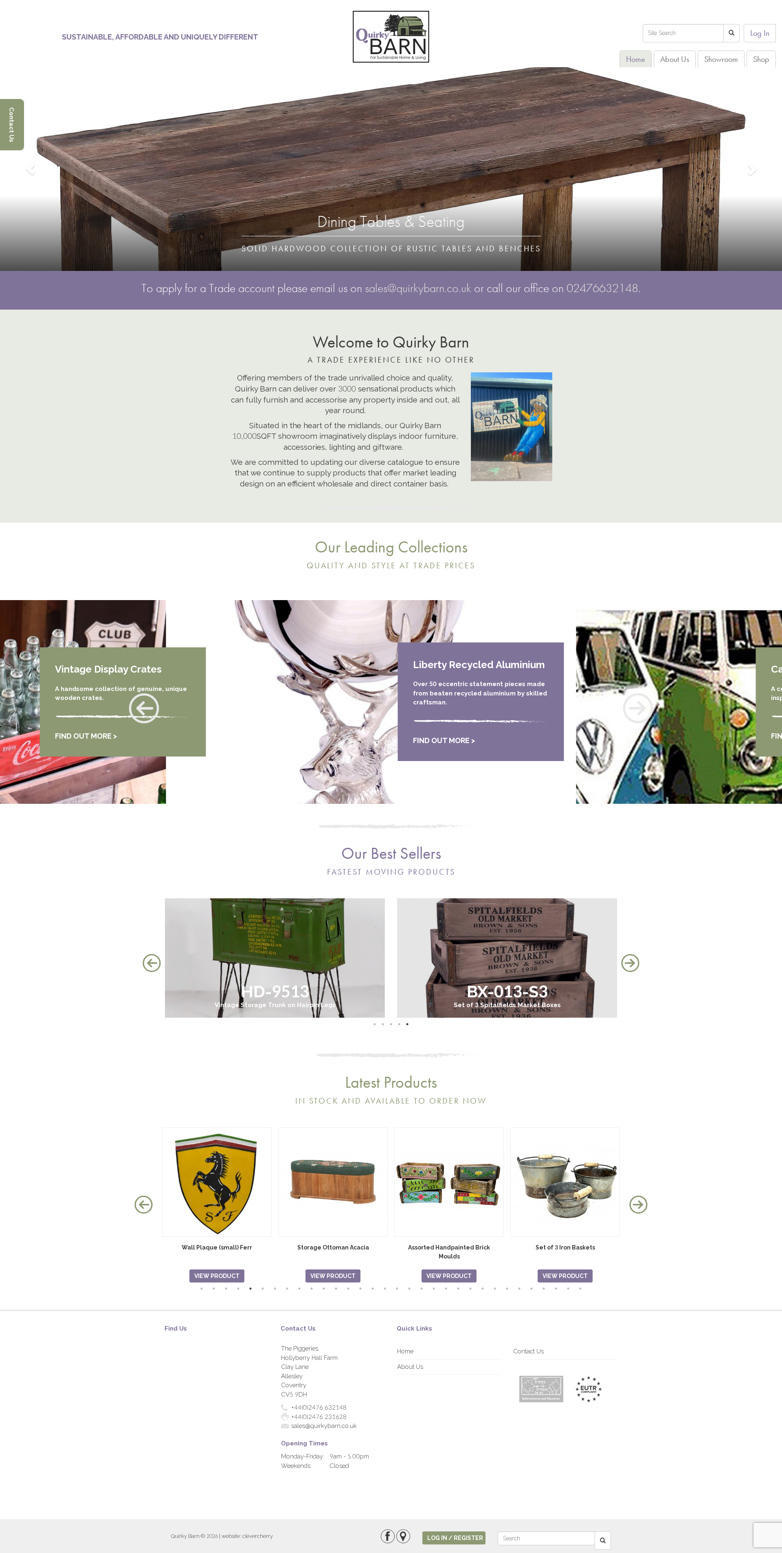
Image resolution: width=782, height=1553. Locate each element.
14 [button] (360, 1289)
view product (216, 1276)
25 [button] (495, 1289)
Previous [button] (152, 963)
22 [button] (458, 1289)
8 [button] (287, 1289)
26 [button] (507, 1289)
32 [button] (580, 1289)
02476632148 (602, 288)
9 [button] (299, 1289)
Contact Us (528, 1351)
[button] (142, 708)
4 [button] (399, 1024)
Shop (761, 59)
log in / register (455, 1538)
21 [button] (446, 1289)
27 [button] (519, 1289)
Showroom (721, 59)
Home (635, 59)
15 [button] (373, 1289)
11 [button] (324, 1289)
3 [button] (391, 1024)
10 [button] (312, 1289)
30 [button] (556, 1289)
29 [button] (544, 1289)
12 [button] (336, 1289)
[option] (275, 958)
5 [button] (407, 1024)
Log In (759, 33)
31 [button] (568, 1289)
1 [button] (375, 1024)
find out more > (86, 740)
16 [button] (385, 1289)
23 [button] (470, 1289)
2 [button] (383, 1024)
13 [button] (348, 1289)
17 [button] (397, 1289)
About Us (674, 59)
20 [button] (434, 1289)
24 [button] (483, 1289)
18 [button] (409, 1289)
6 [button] (263, 1289)
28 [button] (531, 1289)
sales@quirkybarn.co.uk (418, 288)
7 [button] (275, 1289)
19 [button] (421, 1289)
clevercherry (257, 1536)
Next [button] (630, 963)
